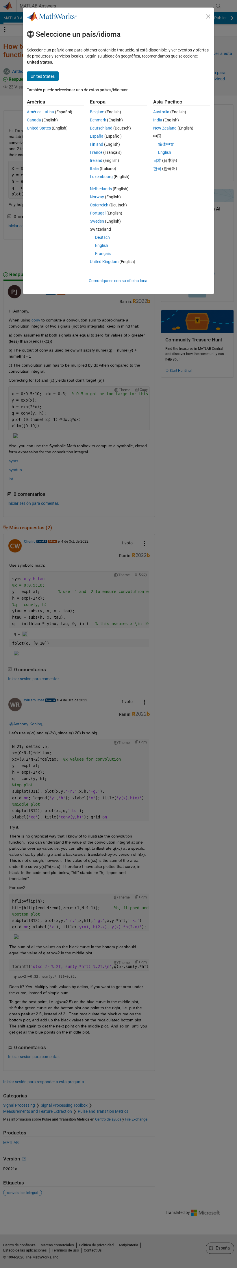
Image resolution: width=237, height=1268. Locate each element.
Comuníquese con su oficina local (118, 280)
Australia (161, 112)
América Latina (40, 112)
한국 (157, 168)
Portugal (97, 213)
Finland (96, 144)
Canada (34, 120)
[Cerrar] (208, 16)
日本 (157, 160)
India (157, 120)
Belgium (97, 112)
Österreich (99, 205)
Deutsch (102, 237)
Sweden (97, 221)
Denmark (98, 120)
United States (39, 128)
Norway (97, 197)
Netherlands (101, 188)
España (96, 136)
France (96, 152)
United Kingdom (104, 261)
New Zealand (165, 128)
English (101, 245)
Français (103, 253)
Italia (94, 168)
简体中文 (166, 144)
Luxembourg (101, 176)
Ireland (96, 160)
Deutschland (101, 128)
